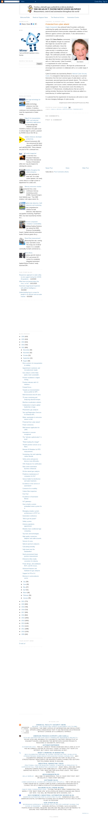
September (26, 358)
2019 (23, 607)
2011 (23, 629)
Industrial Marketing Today (51, 763)
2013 (23, 623)
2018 (23, 609)
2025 (23, 339)
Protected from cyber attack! (31, 422)
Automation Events (73, 17)
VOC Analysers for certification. (32, 464)
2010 (23, 631)
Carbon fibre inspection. (30, 491)
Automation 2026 (29, 747)
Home (67, 168)
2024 (23, 342)
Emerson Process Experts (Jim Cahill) (51, 736)
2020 (23, 604)
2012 (23, 626)
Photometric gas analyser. (30, 410)
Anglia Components (51, 27)
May (24, 587)
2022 (23, 347)
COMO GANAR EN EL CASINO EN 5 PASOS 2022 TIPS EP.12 (43, 782)
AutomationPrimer (51, 745)
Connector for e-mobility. (30, 488)
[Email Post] (69, 107)
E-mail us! (22, 643)
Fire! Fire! (25, 494)
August (25, 361)
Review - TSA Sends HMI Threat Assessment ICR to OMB (54, 726)
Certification (67, 109)
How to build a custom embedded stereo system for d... (32, 506)
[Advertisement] (29, 80)
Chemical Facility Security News (51, 725)
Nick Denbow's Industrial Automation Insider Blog (51, 795)
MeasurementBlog (51, 774)
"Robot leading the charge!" (31, 442)
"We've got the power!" (29, 518)
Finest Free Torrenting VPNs (34, 789)
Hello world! (28, 776)
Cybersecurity (78, 109)
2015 (23, 618)
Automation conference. (30, 516)
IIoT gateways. (27, 501)
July (24, 581)
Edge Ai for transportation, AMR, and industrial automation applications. (33, 120)
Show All (85, 813)
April (24, 590)
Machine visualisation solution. (32, 402)
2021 (23, 601)
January (25, 598)
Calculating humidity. (29, 546)
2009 (23, 634)
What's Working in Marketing (51, 753)
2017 (23, 612)
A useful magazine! (30, 153)
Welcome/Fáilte (25, 17)
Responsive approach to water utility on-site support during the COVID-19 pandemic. (30, 277)
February (26, 595)
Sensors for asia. (28, 541)
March (25, 592)
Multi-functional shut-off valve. (32, 394)
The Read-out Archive (57, 17)
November (26, 352)
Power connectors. (28, 425)
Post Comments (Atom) (61, 172)
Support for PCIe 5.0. (29, 573)
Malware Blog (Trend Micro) (51, 788)
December (26, 350)
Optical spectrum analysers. (31, 544)
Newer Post (49, 168)
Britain (59, 109)
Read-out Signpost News (40, 17)
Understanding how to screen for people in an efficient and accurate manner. (30, 294)
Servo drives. (29, 253)
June (24, 584)
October (25, 355)
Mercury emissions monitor (33, 186)
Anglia (53, 109)
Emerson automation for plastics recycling (42, 797)
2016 (23, 615)
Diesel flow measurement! (32, 238)
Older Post (85, 168)
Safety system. (27, 521)
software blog (51, 780)
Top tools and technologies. (31, 533)
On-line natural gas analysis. (31, 471)
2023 (23, 345)
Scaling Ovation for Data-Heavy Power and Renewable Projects (51, 737)
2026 (23, 336)
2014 (23, 620)
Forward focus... (27, 387)
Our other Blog (51, 803)
